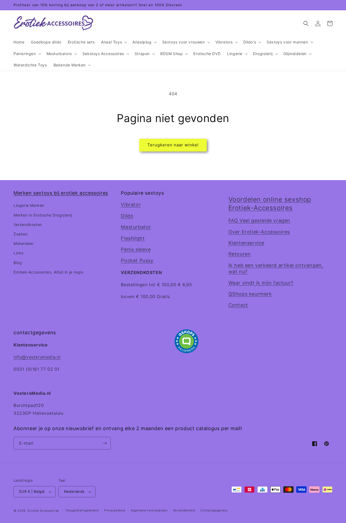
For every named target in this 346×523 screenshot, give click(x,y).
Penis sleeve (136, 249)
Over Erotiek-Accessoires (259, 232)
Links (19, 253)
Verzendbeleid (184, 510)
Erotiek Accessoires (43, 510)
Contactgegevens (214, 510)
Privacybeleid (114, 510)
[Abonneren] (105, 443)
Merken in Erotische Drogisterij (43, 215)
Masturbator (136, 227)
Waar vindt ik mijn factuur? (261, 283)
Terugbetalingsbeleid (82, 510)
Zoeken (21, 234)
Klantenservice (246, 243)
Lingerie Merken (29, 205)
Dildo (127, 216)
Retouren (239, 254)
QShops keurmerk (250, 294)
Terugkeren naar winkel (173, 144)
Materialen (24, 243)
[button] (113, 42)
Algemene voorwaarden (149, 510)
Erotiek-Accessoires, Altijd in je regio (48, 272)
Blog (18, 262)
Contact (238, 305)
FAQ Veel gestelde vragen (259, 220)
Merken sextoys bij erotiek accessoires (61, 193)
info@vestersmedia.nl (37, 357)
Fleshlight (133, 238)
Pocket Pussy (137, 260)
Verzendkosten (28, 224)
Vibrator (131, 204)
